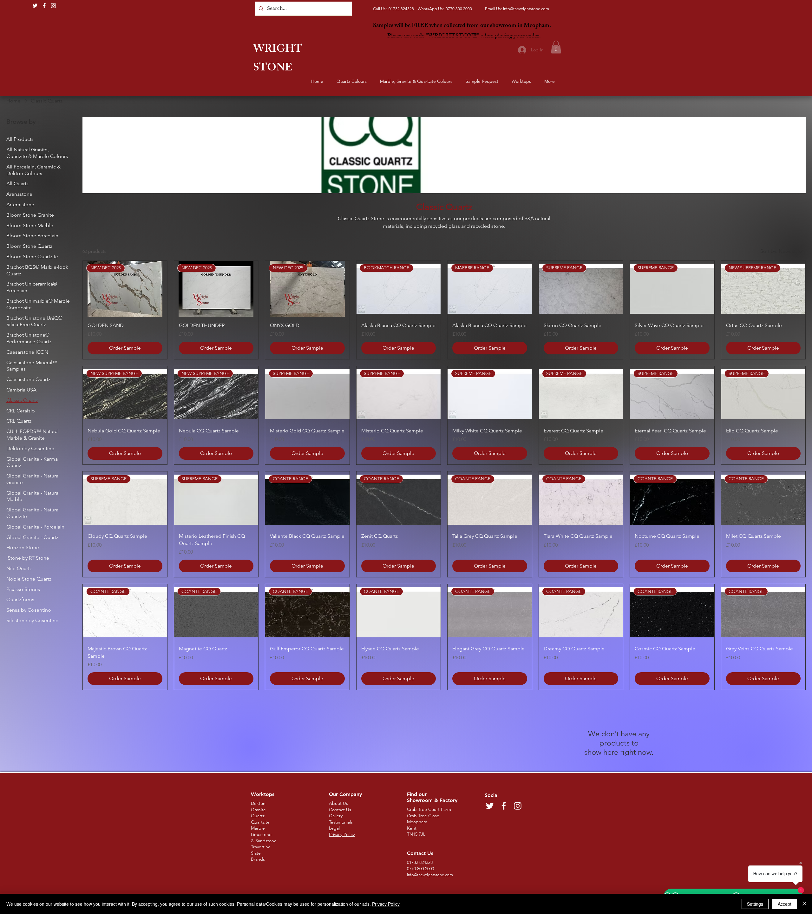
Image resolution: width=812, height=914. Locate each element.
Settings (755, 904)
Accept (784, 904)
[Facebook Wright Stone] (44, 5)
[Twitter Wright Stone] (35, 5)
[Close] (804, 904)
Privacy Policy (386, 904)
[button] (556, 47)
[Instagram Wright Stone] (53, 5)
